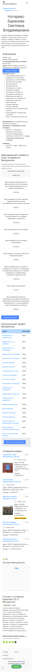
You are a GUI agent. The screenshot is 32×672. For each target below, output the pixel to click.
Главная (5, 652)
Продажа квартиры (9, 413)
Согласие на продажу (9, 375)
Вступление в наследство (11, 383)
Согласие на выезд (8, 379)
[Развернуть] (27, 3)
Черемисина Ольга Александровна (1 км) (11, 540)
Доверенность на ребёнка (11, 354)
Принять (16, 666)
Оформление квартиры (10, 404)
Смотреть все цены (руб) (14, 442)
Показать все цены (10, 317)
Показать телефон (11, 71)
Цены (16, 652)
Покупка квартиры (8, 417)
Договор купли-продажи (10, 358)
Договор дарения (8, 362)
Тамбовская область (9, 8)
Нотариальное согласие (10, 371)
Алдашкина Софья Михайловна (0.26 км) (11, 456)
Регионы (5, 655)
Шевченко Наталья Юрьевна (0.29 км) (10, 497)
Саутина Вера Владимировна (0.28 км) (12, 481)
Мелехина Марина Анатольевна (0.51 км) (11, 523)
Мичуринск (8, 10)
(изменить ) (15, 10)
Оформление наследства (10, 394)
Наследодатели (8, 659)
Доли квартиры (7, 408)
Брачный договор (8, 367)
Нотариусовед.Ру (10, 4)
